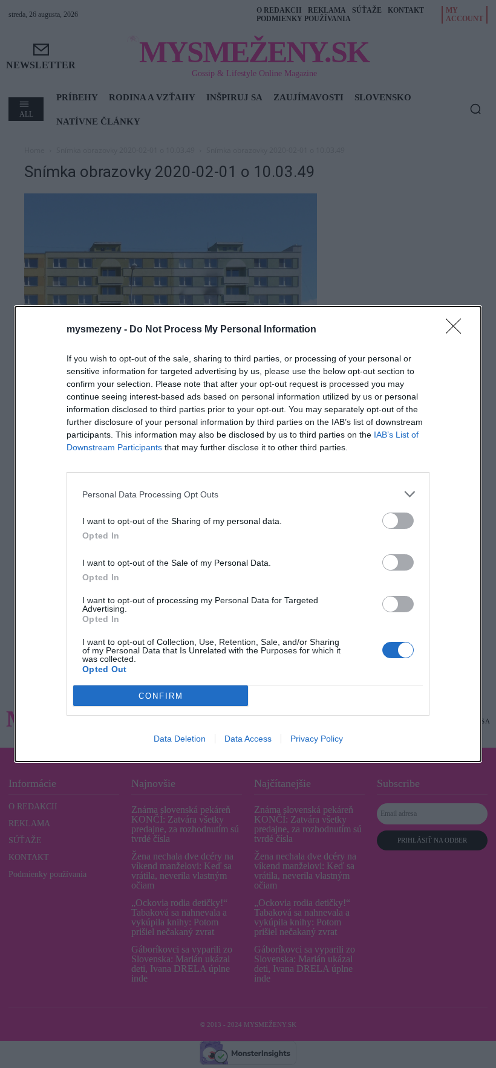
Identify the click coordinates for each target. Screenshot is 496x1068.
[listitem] (248, 494)
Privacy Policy (316, 738)
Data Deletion (180, 738)
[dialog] (248, 534)
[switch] (398, 521)
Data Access (248, 738)
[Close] (457, 330)
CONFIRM (161, 696)
